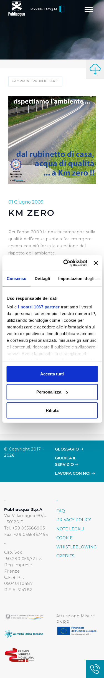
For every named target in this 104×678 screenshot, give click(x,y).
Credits (65, 555)
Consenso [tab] (16, 278)
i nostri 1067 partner (39, 307)
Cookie (64, 537)
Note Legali (70, 528)
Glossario (67, 449)
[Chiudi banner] (96, 263)
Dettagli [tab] (42, 278)
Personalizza (48, 392)
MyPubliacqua (45, 9)
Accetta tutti (52, 373)
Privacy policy (73, 519)
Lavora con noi (73, 473)
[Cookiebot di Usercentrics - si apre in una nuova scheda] (65, 263)
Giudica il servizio (66, 461)
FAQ (60, 510)
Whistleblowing (76, 547)
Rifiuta (52, 410)
